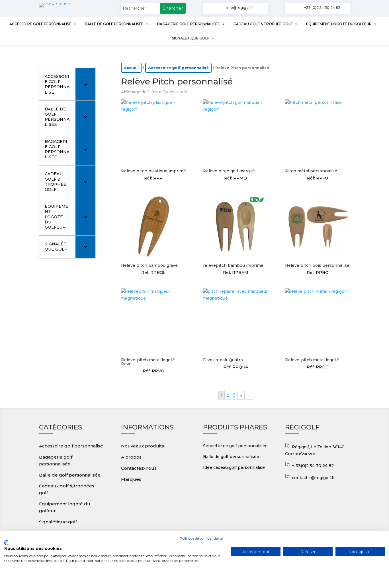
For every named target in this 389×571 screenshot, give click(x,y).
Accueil (131, 68)
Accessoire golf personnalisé (178, 68)
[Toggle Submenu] (85, 84)
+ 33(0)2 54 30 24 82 (313, 465)
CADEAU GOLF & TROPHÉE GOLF (263, 24)
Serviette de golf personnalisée (235, 445)
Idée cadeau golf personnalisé (234, 467)
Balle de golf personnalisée (70, 475)
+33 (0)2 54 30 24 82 (322, 7)
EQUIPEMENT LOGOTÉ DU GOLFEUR (339, 24)
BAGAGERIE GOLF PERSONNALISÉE (188, 24)
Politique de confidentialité (201, 538)
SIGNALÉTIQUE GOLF (190, 38)
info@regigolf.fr (240, 7)
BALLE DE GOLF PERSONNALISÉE (114, 24)
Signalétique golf (58, 521)
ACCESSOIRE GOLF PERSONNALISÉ (40, 24)
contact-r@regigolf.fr (313, 477)
